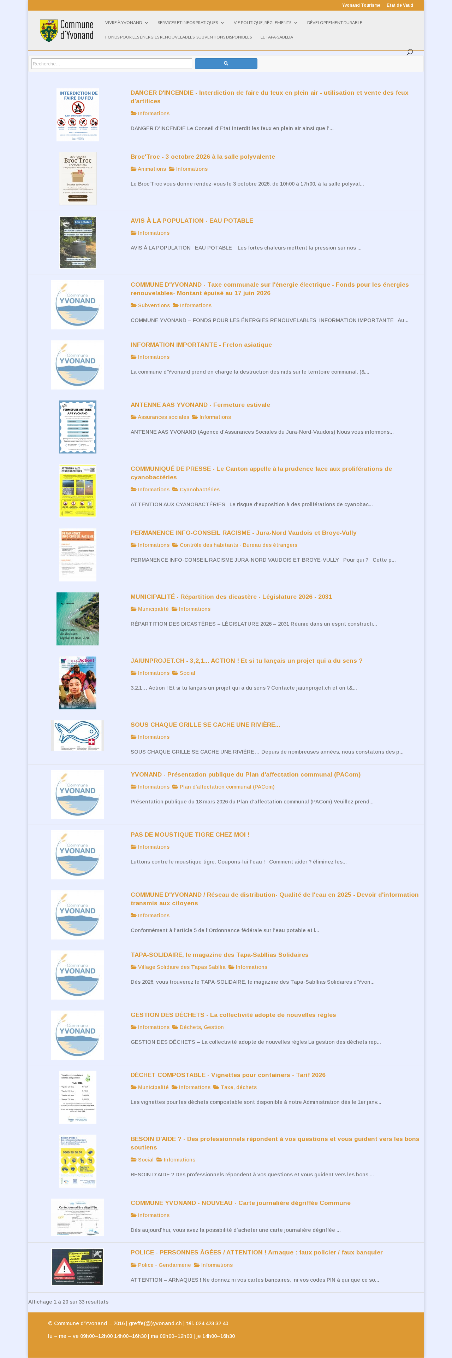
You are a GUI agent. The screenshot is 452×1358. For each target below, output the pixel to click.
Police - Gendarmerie (164, 1265)
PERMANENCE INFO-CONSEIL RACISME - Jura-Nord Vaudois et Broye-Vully (244, 532)
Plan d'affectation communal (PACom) (226, 787)
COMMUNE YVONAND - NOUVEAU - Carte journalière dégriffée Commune (241, 1202)
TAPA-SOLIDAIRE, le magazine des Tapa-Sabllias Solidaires (220, 954)
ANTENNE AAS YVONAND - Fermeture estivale (200, 404)
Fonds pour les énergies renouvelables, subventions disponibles (178, 37)
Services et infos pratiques (188, 22)
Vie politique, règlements (262, 22)
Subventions (153, 305)
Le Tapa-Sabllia (277, 37)
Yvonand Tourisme (361, 5)
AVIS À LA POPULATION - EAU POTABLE (192, 220)
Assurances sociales (163, 417)
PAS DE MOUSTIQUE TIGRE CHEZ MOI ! (190, 834)
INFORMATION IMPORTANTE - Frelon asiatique (201, 344)
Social (186, 673)
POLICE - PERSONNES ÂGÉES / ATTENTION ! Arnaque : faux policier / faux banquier (257, 1252)
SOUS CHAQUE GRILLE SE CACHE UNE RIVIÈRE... (205, 724)
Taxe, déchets (238, 1087)
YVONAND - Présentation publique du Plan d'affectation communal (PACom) (246, 774)
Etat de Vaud (400, 5)
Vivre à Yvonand (123, 22)
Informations (153, 113)
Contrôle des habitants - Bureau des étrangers (237, 545)
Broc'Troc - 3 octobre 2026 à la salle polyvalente (203, 156)
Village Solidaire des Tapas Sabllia (181, 967)
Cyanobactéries (199, 489)
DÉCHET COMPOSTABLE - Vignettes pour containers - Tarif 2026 (228, 1074)
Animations (151, 169)
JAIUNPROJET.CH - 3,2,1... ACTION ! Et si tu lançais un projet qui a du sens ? (247, 660)
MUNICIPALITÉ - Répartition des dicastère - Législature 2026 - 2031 (231, 596)
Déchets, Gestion (201, 1027)
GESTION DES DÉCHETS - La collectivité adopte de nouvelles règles (233, 1014)
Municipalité (153, 609)
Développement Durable (334, 22)
